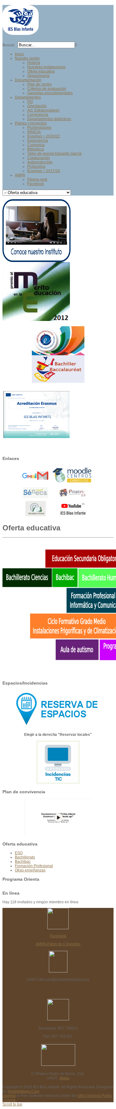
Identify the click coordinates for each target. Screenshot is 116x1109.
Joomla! (9, 1096)
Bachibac (23, 861)
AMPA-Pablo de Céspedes (58, 944)
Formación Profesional (34, 866)
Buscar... (9, 45)
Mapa (64, 1078)
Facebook (58, 936)
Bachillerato (25, 857)
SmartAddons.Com (23, 1091)
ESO (19, 853)
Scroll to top (12, 1104)
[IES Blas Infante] (20, 32)
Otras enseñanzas (30, 870)
